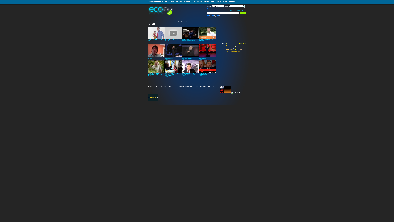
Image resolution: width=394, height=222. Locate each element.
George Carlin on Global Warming (187, 58)
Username (209, 6)
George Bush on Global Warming (206, 40)
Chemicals (226, 48)
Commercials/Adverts (233, 51)
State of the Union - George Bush (205, 74)
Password (227, 6)
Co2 (236, 49)
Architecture (234, 44)
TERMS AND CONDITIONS (202, 87)
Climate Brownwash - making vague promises (189, 74)
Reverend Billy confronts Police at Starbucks (188, 41)
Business (229, 46)
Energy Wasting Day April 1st (155, 40)
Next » (187, 22)
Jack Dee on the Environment (204, 58)
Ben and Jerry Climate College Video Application (172, 74)
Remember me (213, 9)
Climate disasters (229, 49)
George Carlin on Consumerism (170, 58)
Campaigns (236, 46)
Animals (228, 44)
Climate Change (239, 48)
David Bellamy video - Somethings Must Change (155, 74)
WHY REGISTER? (161, 87)
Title (210, 16)
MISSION (150, 87)
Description (222, 16)
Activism (223, 44)
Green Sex (151, 57)
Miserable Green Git (171, 39)
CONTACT (172, 87)
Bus (224, 46)
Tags (215, 16)
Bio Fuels (242, 44)
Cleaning (232, 48)
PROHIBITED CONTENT (185, 87)
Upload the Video (240, 10)
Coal (240, 49)
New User (232, 10)
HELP (214, 87)
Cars (241, 46)
